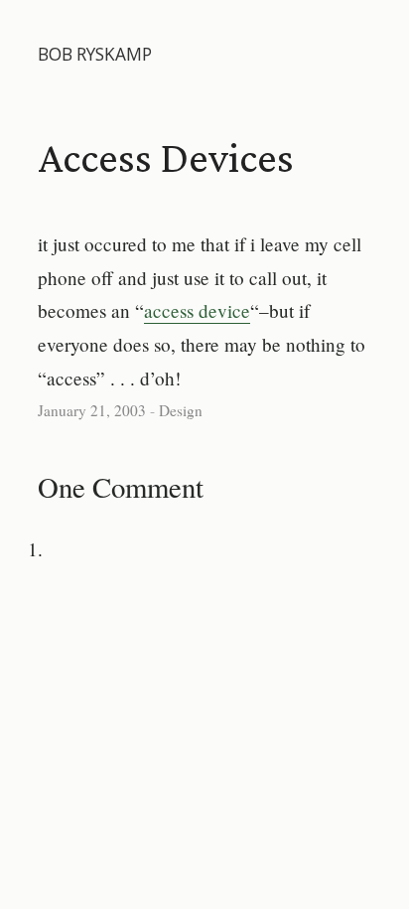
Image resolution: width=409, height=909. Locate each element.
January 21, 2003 (92, 410)
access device (197, 310)
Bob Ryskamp (95, 54)
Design (181, 410)
